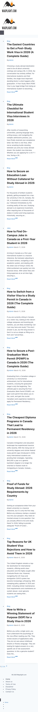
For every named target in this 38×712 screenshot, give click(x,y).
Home (8, 679)
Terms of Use (11, 684)
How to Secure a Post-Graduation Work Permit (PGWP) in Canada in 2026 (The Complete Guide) (21, 358)
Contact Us (10, 692)
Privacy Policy (11, 689)
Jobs (9, 228)
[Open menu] (2, 32)
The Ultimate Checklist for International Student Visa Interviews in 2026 (20, 112)
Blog (8, 41)
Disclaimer (9, 687)
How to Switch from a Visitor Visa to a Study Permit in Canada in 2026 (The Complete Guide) (21, 299)
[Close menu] (0, 699)
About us (9, 682)
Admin (11, 60)
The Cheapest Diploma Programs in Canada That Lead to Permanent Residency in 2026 (21, 425)
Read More (12, 92)
